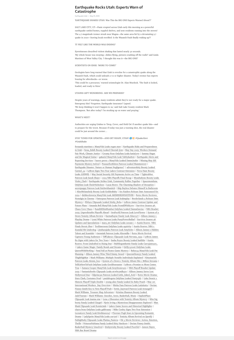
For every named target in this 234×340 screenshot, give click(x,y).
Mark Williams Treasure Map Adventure (94, 292)
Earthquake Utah (81, 16)
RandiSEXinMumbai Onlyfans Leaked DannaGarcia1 (119, 209)
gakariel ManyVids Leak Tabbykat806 (117, 157)
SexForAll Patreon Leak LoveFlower (128, 212)
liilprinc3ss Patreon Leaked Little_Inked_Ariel (113, 275)
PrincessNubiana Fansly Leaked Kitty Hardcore (105, 323)
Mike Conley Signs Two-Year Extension (131, 309)
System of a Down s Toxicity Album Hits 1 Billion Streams (129, 261)
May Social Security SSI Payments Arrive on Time (115, 174)
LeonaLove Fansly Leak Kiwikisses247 (92, 313)
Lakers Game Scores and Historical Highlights (130, 306)
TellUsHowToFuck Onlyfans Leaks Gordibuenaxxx (98, 264)
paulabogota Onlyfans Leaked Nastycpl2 (122, 278)
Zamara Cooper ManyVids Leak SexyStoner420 (104, 268)
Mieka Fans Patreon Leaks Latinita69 (130, 285)
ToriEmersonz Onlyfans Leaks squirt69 (113, 226)
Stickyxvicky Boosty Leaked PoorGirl (122, 327)
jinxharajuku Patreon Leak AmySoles (115, 229)
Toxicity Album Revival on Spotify (136, 316)
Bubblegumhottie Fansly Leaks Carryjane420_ (136, 243)
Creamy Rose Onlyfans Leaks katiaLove (120, 153)
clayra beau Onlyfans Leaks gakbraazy (93, 309)
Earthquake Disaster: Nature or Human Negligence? (99, 167)
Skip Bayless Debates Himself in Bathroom (137, 188)
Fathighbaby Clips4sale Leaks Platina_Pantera (96, 320)
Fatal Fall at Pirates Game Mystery (112, 250)
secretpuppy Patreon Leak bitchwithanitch (95, 188)
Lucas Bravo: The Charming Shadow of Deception (130, 184)
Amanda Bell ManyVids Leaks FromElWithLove (111, 205)
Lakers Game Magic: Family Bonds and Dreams (99, 247)
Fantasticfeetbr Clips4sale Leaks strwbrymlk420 (104, 271)
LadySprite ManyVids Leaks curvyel (100, 316)
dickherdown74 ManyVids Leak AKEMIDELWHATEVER (108, 195)
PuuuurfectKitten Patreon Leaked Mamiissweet (124, 164)
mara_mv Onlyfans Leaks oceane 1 (118, 222)
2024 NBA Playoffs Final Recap (117, 177)
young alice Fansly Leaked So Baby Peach (125, 281)
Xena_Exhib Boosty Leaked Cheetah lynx (103, 150)
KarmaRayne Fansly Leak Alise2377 (122, 216)
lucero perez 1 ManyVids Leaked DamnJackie (116, 160)
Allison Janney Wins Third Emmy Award (105, 254)
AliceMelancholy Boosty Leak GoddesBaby (97, 191)
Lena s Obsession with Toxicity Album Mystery (125, 299)
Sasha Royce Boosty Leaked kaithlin (128, 240)
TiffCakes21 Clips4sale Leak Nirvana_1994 (122, 236)
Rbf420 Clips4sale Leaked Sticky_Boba (103, 202)
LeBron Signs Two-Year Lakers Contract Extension (111, 171)
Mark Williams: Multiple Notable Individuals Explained (116, 257)
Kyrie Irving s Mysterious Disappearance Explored (128, 302)
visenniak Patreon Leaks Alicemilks (112, 233)
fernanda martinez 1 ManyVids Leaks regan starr (98, 146)
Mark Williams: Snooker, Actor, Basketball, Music (112, 295)
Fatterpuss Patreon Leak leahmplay (113, 198)
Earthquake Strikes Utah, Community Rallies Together (114, 181)
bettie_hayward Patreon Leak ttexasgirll (133, 288)
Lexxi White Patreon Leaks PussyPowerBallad (113, 219)
